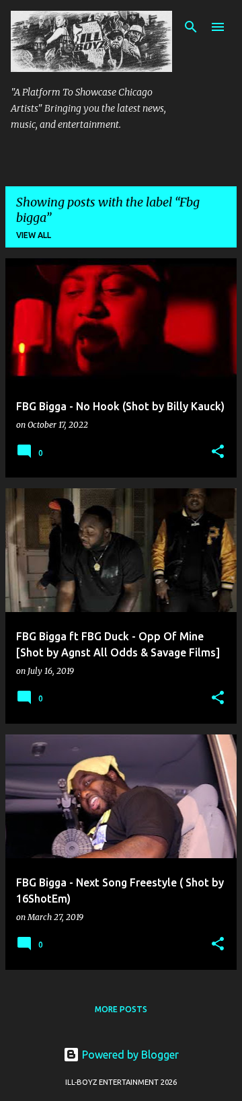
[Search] (191, 27)
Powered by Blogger (129, 1055)
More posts (121, 1009)
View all (33, 235)
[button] (218, 452)
